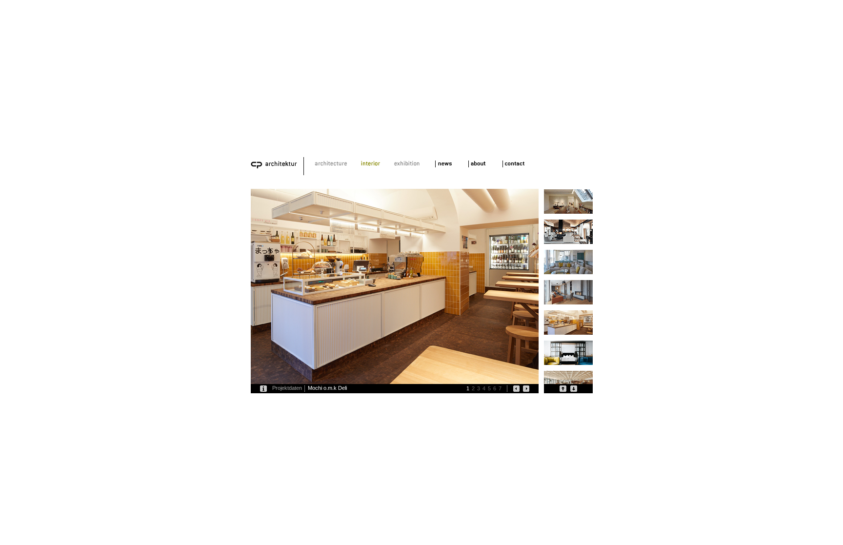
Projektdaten (287, 388)
